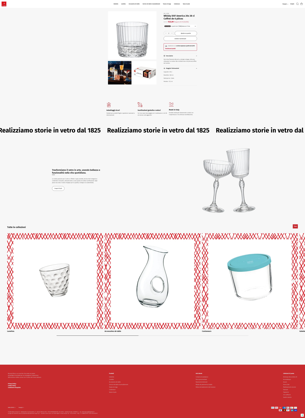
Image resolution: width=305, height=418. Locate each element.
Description (169, 56)
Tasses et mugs (167, 4)
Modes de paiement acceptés (204, 384)
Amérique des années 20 (290, 377)
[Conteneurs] (250, 281)
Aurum (285, 382)
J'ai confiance (287, 394)
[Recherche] (297, 4)
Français (285, 4)
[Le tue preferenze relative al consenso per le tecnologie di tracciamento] (302, 415)
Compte (292, 4)
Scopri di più (58, 188)
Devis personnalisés (201, 379)
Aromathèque (287, 379)
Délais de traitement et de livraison (205, 387)
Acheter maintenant (180, 38)
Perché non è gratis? (170, 48)
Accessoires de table (134, 4)
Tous (295, 226)
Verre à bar (286, 384)
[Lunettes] (55, 281)
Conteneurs (177, 4)
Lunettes (123, 4)
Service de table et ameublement (151, 4)
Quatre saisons (287, 397)
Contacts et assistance (202, 377)
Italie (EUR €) (11, 407)
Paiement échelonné (201, 382)
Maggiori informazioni (172, 68)
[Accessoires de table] (152, 281)
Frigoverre (286, 392)
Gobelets (116, 4)
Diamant (285, 389)
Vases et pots (186, 4)
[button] (11, 281)
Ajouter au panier (186, 33)
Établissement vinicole (289, 387)
